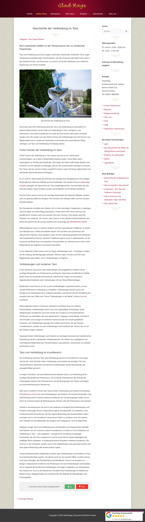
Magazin (23, 39)
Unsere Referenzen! (112, 106)
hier (85, 296)
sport (106, 144)
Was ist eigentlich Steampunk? (116, 185)
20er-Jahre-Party (111, 203)
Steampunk (55, 14)
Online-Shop (41, 14)
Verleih (29, 14)
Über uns (108, 117)
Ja (71, 487)
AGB (106, 125)
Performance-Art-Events (31, 394)
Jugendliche (109, 163)
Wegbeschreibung (111, 113)
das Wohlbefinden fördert (77, 222)
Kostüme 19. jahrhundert (114, 155)
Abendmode (98, 14)
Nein (83, 487)
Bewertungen (126, 519)
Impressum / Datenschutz (114, 129)
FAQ (106, 121)
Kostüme (83, 14)
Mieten (107, 159)
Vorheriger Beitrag (24, 499)
